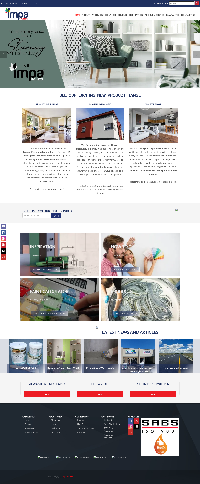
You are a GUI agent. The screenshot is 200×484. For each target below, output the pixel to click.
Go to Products (124, 313)
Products (81, 420)
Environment (57, 428)
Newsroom (29, 428)
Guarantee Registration (109, 436)
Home (27, 420)
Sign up (55, 215)
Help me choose (123, 269)
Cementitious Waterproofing (101, 368)
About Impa (56, 420)
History (54, 424)
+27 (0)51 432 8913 (10, 3)
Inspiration (82, 432)
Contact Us (108, 420)
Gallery (28, 424)
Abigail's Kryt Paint (26, 368)
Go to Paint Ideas (43, 269)
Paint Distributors (160, 3)
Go (47, 394)
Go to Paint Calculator (48, 313)
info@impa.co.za (29, 3)
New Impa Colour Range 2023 (63, 368)
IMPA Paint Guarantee (108, 429)
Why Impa (55, 432)
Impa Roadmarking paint (175, 368)
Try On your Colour (86, 428)
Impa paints (67, 476)
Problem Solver (31, 432)
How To (80, 424)
